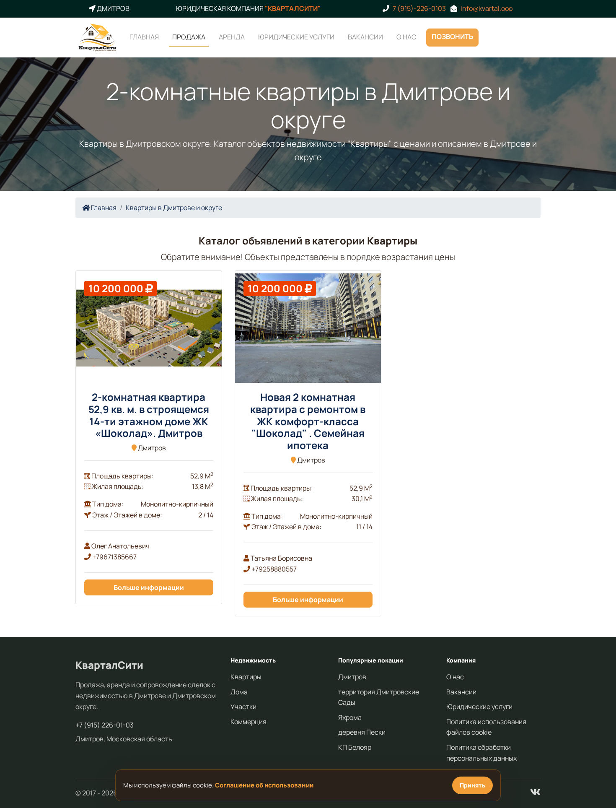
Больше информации (149, 587)
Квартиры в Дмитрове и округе (174, 207)
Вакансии (365, 36)
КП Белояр (354, 747)
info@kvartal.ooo (486, 8)
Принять (472, 785)
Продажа (188, 36)
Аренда (232, 36)
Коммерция (248, 721)
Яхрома (350, 717)
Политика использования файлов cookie (486, 727)
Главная (144, 36)
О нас (406, 36)
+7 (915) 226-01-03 (104, 725)
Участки (243, 706)
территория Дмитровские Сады (378, 697)
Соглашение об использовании (264, 785)
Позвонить (452, 36)
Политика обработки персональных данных (481, 753)
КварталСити (109, 665)
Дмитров (352, 676)
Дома (239, 691)
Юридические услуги (296, 36)
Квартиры (245, 676)
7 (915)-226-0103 (419, 8)
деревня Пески (362, 732)
